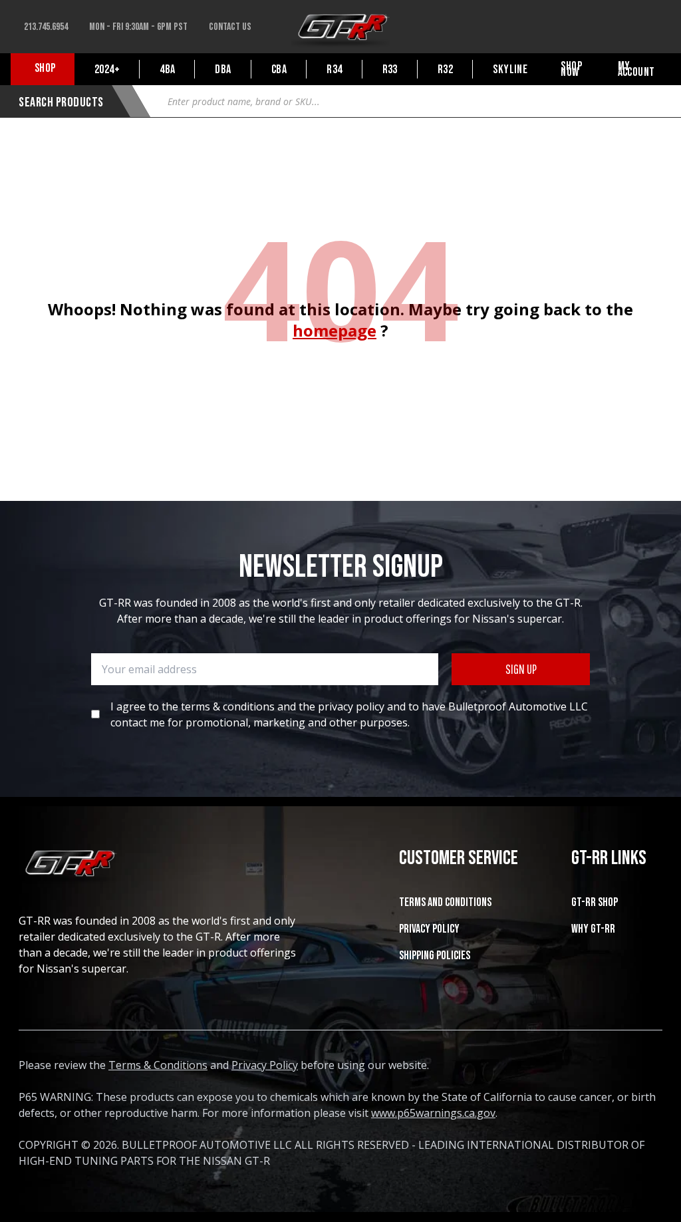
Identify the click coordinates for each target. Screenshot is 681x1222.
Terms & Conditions (157, 1065)
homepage (334, 330)
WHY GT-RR (593, 929)
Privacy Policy (429, 929)
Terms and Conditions (445, 902)
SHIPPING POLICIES (434, 956)
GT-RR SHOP (594, 902)
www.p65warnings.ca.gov (433, 1113)
